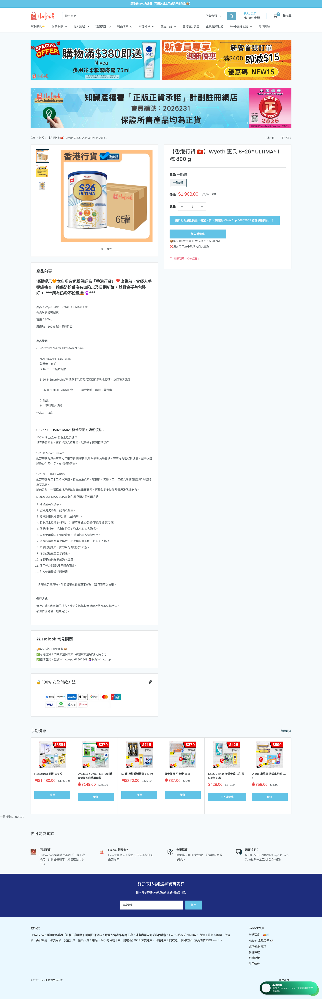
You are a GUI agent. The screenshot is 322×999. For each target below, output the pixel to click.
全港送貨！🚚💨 (259, 935)
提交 (193, 905)
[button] (185, 258)
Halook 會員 (252, 18)
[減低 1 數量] (182, 207)
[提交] (231, 16)
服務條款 (254, 952)
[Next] (291, 775)
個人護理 (79, 26)
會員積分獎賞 (191, 26)
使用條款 (254, 964)
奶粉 (41, 137)
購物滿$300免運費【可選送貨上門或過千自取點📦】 (161, 3)
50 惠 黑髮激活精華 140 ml (137, 774)
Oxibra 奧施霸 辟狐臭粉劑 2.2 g (269, 776)
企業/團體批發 (214, 26)
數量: (173, 206)
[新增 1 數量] (202, 207)
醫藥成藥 (122, 26)
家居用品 (166, 26)
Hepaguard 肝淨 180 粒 (48, 774)
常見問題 (264, 26)
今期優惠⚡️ (38, 26)
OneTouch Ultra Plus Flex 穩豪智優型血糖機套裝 (95, 776)
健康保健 (57, 26)
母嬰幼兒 (144, 26)
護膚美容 (101, 26)
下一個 (285, 137)
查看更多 (286, 731)
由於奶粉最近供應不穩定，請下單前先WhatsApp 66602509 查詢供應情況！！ (224, 220)
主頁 (33, 137)
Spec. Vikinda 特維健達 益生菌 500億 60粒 (226, 776)
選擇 (52, 795)
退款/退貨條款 (257, 946)
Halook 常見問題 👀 (261, 941)
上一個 (270, 137)
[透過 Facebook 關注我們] (281, 987)
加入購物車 (198, 234)
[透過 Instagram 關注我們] (288, 987)
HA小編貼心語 (239, 26)
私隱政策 (254, 958)
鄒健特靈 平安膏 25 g (177, 774)
